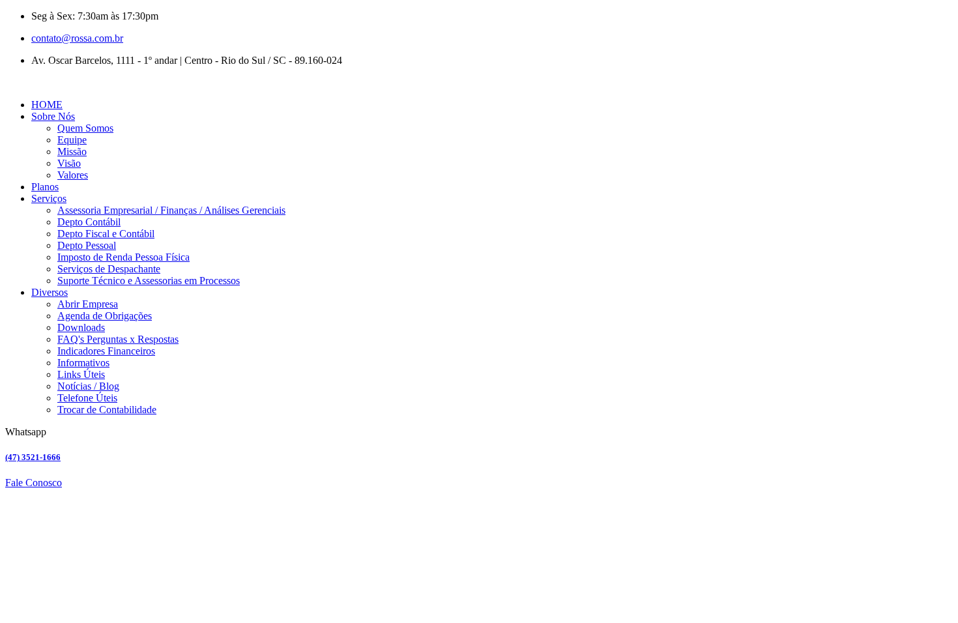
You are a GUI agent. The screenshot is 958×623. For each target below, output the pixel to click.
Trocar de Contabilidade (106, 409)
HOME (47, 104)
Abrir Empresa (87, 304)
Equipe (72, 139)
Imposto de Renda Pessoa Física (123, 257)
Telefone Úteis (87, 397)
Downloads (81, 327)
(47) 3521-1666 (33, 457)
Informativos (83, 362)
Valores (72, 175)
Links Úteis (81, 374)
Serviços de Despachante (108, 268)
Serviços (48, 198)
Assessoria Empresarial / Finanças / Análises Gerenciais (171, 210)
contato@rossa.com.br (77, 38)
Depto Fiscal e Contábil (105, 233)
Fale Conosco (33, 482)
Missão (72, 151)
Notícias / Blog (88, 386)
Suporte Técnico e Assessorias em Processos (148, 280)
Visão (69, 163)
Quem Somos (85, 128)
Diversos (49, 292)
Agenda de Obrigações (104, 315)
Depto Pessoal (86, 245)
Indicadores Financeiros (106, 350)
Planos (45, 186)
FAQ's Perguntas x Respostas (118, 339)
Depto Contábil (89, 221)
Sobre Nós (53, 116)
